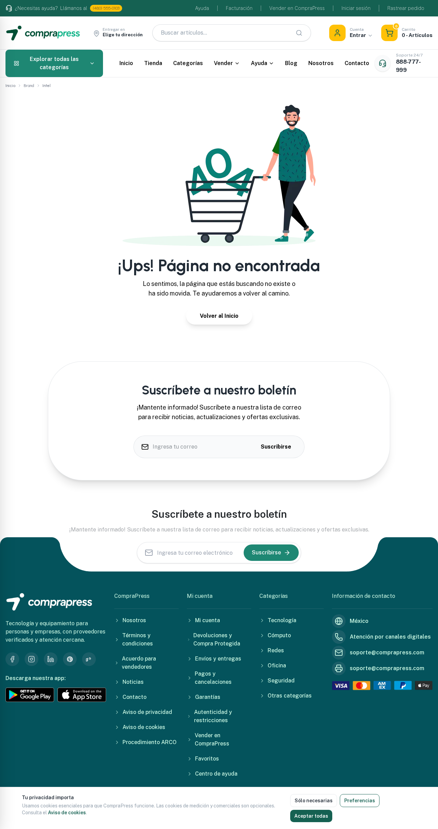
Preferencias (359, 800)
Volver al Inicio (219, 316)
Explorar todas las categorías (54, 63)
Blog (291, 63)
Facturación (239, 8)
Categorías (188, 63)
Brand (29, 85)
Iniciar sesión (356, 8)
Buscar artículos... (184, 33)
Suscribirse (276, 446)
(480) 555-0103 (106, 8)
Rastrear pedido (405, 8)
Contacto (357, 63)
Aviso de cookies (67, 812)
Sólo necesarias (314, 800)
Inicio (126, 63)
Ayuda (202, 8)
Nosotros (321, 63)
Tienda (153, 63)
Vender (223, 63)
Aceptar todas (311, 816)
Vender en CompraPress (297, 8)
